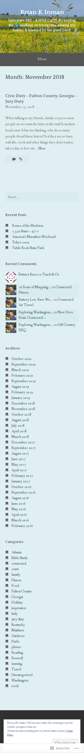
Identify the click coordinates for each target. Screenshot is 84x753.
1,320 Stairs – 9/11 (25, 231)
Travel (16, 669)
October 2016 (21, 487)
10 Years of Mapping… (35, 287)
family (15, 574)
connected (18, 563)
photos (16, 647)
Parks (15, 641)
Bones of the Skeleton (27, 225)
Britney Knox (28, 274)
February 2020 (22, 375)
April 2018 (19, 431)
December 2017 (23, 442)
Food (15, 586)
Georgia (17, 597)
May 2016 (18, 509)
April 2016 (19, 514)
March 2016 (20, 520)
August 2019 (20, 386)
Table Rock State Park (28, 248)
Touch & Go (50, 274)
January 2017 (20, 481)
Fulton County (21, 591)
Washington (19, 680)
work (15, 686)
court (15, 569)
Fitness (16, 580)
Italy (14, 613)
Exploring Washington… (36, 312)
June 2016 (18, 503)
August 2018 (20, 420)
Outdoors (18, 636)
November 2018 (23, 409)
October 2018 (21, 414)
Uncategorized (21, 675)
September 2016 (23, 492)
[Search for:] (42, 197)
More (41, 148)
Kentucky (18, 624)
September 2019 (23, 381)
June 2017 (18, 459)
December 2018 (23, 403)
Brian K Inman (42, 12)
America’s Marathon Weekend (34, 237)
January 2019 (20, 398)
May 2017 (18, 464)
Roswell (17, 658)
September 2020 (23, 364)
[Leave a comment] (14, 159)
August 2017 (20, 453)
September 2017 (23, 448)
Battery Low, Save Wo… (36, 299)
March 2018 (20, 437)
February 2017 (22, 475)
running (16, 663)
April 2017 (19, 470)
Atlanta (16, 552)
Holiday (17, 602)
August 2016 (20, 498)
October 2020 (21, 359)
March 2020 (20, 370)
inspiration (18, 608)
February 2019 (22, 392)
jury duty (17, 619)
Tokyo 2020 (20, 242)
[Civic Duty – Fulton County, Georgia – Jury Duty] (21, 159)
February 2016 (22, 526)
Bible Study (19, 558)
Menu (42, 59)
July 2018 (18, 425)
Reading (17, 652)
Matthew (17, 630)
